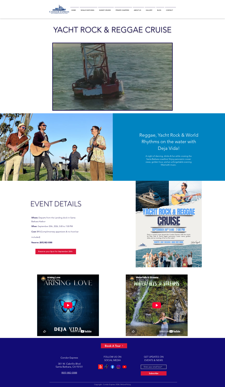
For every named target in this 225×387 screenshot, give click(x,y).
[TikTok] (106, 366)
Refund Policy (126, 384)
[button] (88, 9)
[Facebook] (112, 366)
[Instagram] (118, 366)
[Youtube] (124, 366)
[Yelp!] (100, 366)
